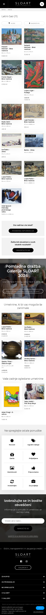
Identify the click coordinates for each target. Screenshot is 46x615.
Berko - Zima (34, 140)
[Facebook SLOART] (21, 561)
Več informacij (38, 612)
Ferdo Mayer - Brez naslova (12, 67)
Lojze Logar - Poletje (34, 74)
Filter (12, 23)
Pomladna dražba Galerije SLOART (23, 291)
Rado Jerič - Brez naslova (12, 112)
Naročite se (23, 529)
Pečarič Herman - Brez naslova (12, 36)
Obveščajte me (23, 250)
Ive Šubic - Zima (12, 140)
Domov (4, 9)
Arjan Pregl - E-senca (12, 397)
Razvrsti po (35, 23)
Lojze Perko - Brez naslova (12, 168)
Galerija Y (23, 568)
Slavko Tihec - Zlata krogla (12, 349)
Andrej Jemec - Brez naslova (34, 348)
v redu (40, 608)
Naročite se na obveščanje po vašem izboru (23, 536)
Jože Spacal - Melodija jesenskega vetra (12, 196)
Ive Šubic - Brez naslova (34, 319)
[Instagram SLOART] (26, 561)
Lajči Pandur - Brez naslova (34, 111)
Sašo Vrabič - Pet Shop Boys (34, 391)
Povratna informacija (23, 231)
